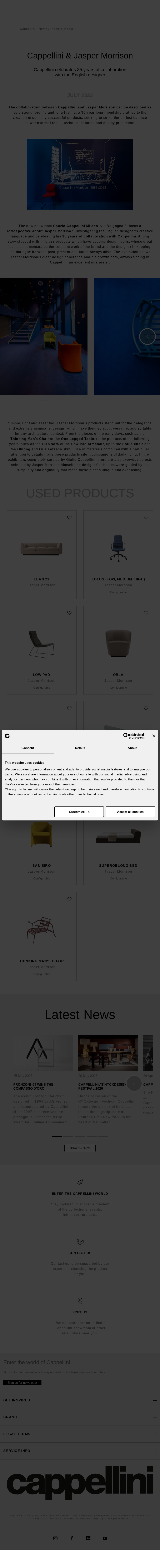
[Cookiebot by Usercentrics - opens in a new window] (126, 736)
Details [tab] (80, 748)
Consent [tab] (27, 748)
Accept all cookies (130, 812)
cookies (23, 769)
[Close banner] (153, 735)
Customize (77, 812)
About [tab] (132, 748)
